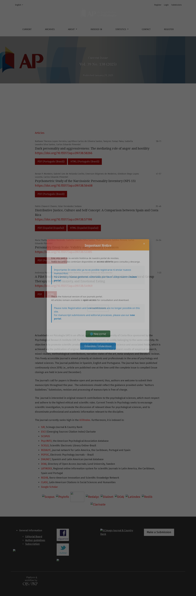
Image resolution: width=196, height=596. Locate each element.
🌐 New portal (98, 337)
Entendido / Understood (98, 350)
